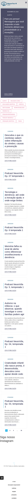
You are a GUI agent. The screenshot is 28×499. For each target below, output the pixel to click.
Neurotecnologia (19, 107)
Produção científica (8, 121)
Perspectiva (6, 111)
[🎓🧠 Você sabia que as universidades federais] (21, 456)
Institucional (6, 107)
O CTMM (2, 471)
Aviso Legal (3, 475)
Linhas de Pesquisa (5, 474)
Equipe (2, 468)
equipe (14, 491)
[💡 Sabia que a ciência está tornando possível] (7, 447)
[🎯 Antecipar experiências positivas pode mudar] (7, 456)
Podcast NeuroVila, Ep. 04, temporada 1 (14, 344)
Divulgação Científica (9, 104)
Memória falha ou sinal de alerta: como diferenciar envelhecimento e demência (13, 252)
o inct (14, 481)
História (2, 467)
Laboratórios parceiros (6, 469)
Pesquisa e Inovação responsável (9, 470)
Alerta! (9, 15)
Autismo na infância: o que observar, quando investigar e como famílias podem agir (14, 309)
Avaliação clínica (15, 100)
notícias (14, 488)
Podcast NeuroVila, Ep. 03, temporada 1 (14, 404)
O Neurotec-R (3, 466)
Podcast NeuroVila (8, 117)
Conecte (2, 472)
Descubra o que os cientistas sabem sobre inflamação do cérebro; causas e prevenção (14, 141)
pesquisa (14, 494)
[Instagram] (2, 478)
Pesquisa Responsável (9, 114)
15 (22, 430)
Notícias (2, 473)
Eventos (21, 104)
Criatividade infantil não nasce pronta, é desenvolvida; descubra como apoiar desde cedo (14, 368)
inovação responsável (14, 484)
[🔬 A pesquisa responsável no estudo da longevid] (21, 447)
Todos (20, 121)
